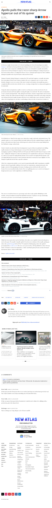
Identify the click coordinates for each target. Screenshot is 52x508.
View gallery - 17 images (26, 61)
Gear (18, 445)
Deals (26, 472)
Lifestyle (27, 459)
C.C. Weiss (11, 309)
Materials (11, 451)
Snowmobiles (20, 486)
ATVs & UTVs (20, 454)
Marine (37, 451)
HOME (2, 443)
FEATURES (3, 452)
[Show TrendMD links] (49, 290)
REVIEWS (3, 454)
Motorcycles (38, 453)
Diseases (46, 469)
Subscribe (26, 431)
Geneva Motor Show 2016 (38, 297)
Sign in (5, 379)
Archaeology (46, 447)
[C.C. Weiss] (4, 311)
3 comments (32, 303)
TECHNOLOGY (28, 443)
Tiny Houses (20, 452)
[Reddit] (44, 17)
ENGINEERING (12, 443)
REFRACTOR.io (47, 443)
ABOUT (3, 447)
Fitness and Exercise (46, 467)
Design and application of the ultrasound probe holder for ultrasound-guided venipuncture (19, 284)
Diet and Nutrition (46, 463)
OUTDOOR (19, 443)
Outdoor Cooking (19, 474)
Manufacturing (12, 449)
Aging (45, 459)
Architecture (12, 445)
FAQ (2, 466)
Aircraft (37, 445)
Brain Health (46, 461)
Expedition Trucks (19, 467)
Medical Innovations (46, 472)
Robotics (11, 455)
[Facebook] (36, 17)
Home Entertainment (30, 457)
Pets (26, 463)
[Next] (48, 344)
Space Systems (12, 457)
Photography (28, 465)
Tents (18, 488)
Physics (45, 455)
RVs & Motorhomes (20, 480)
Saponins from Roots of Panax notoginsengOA (11, 272)
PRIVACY (3, 460)
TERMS (3, 458)
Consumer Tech (28, 449)
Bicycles (37, 449)
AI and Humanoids (29, 445)
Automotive (4, 7)
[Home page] (26, 2)
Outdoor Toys (20, 450)
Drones (27, 451)
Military (11, 453)
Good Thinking (28, 453)
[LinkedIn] (41, 17)
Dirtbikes (19, 464)
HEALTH (46, 457)
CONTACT (3, 462)
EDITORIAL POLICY (3, 450)
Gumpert (3, 67)
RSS (2, 464)
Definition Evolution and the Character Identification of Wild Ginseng (15, 265)
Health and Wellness (46, 475)
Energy (10, 447)
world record (13, 245)
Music (26, 461)
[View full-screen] (50, 22)
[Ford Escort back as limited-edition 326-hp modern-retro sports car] (26, 338)
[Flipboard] (47, 17)
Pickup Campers (19, 477)
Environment (47, 453)
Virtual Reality (28, 470)
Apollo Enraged (11, 243)
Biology (45, 451)
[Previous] (3, 344)
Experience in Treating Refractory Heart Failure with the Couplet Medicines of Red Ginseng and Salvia (22, 269)
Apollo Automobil (10, 253)
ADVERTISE (3, 456)
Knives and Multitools (19, 470)
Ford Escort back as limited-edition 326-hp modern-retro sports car (25, 348)
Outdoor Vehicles (19, 448)
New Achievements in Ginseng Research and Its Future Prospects (15, 276)
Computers (27, 447)
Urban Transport (38, 455)
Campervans (20, 459)
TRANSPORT (39, 443)
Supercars (17, 297)
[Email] (50, 17)
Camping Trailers (19, 462)
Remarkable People (29, 466)
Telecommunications (30, 468)
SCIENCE (46, 445)
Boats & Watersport (19, 457)
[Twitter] (39, 17)
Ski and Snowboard (19, 483)
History (27, 455)
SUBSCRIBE (3, 445)
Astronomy (46, 449)
